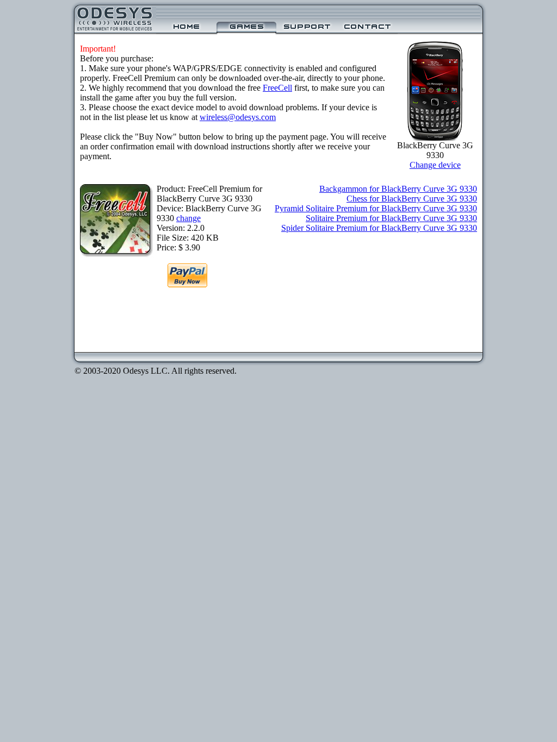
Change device (435, 164)
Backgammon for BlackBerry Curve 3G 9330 (398, 188)
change (188, 218)
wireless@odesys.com (238, 117)
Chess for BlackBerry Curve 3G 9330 (411, 198)
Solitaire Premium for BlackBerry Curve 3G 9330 (391, 218)
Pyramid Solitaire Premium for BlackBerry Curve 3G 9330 (376, 208)
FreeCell (277, 87)
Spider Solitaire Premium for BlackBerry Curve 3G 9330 (379, 227)
